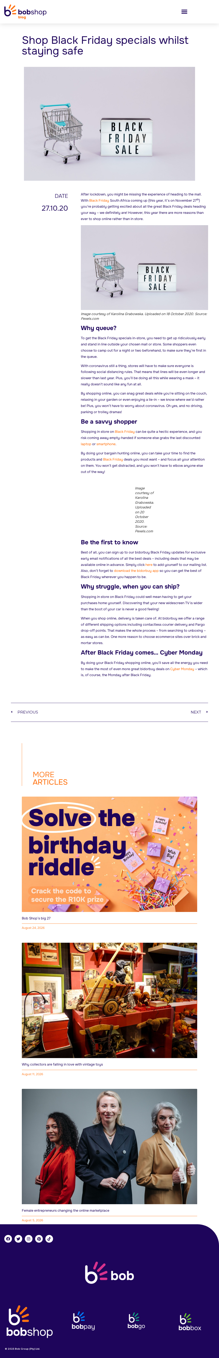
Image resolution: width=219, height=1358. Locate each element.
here (148, 564)
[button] (184, 12)
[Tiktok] (49, 1239)
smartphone (105, 444)
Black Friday (99, 200)
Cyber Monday (182, 669)
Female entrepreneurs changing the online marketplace (65, 1210)
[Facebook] (8, 1239)
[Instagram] (29, 1239)
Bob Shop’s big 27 (36, 918)
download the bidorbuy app (136, 570)
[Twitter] (18, 1239)
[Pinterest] (39, 1239)
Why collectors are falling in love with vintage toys (62, 1064)
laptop (86, 444)
